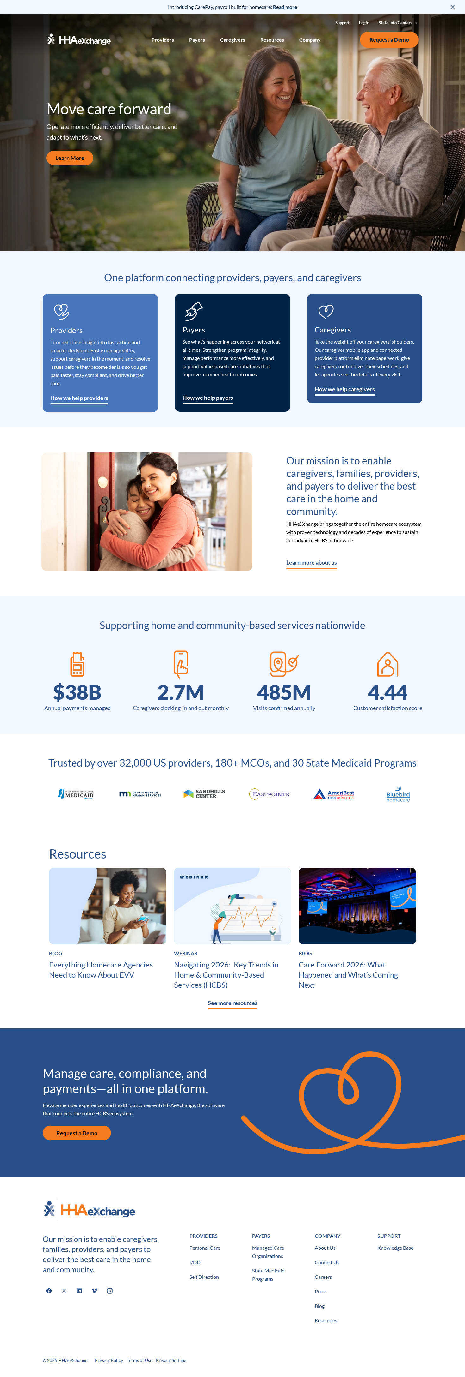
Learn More (69, 157)
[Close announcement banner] (453, 7)
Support (342, 23)
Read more (285, 7)
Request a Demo (389, 39)
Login (364, 23)
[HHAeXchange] (79, 39)
